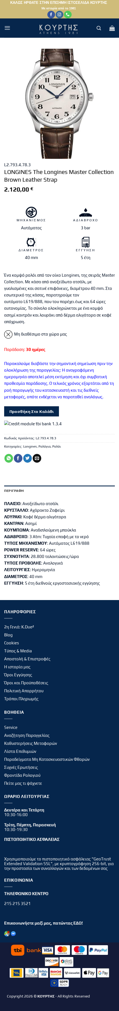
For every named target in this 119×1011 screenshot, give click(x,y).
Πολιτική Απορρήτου (23, 690)
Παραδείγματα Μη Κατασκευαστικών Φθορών (47, 759)
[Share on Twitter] (27, 458)
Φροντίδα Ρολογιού (22, 775)
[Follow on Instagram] (59, 14)
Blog (8, 635)
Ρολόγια (44, 446)
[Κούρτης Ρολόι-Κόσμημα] (59, 28)
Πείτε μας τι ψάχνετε (23, 783)
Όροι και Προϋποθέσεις (26, 682)
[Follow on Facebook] (51, 14)
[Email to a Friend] (37, 458)
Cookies (11, 643)
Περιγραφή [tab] (14, 491)
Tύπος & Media (18, 650)
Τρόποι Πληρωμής (21, 698)
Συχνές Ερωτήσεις (21, 767)
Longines (30, 446)
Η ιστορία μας (17, 666)
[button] (7, 27)
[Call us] (67, 14)
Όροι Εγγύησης (18, 674)
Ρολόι (56, 446)
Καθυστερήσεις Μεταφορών (30, 743)
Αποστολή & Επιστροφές (27, 658)
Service (10, 727)
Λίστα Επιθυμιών (20, 751)
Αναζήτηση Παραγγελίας (27, 735)
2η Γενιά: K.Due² (19, 627)
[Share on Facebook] (18, 458)
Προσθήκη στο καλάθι (31, 411)
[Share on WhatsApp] (8, 458)
